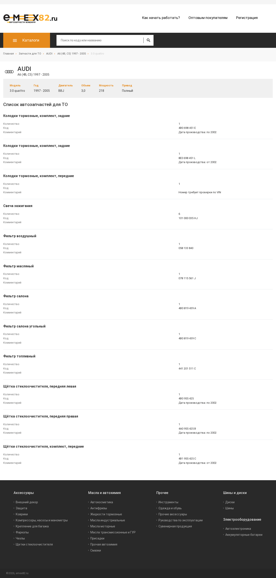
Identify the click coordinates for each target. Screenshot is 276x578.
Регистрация (247, 18)
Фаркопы (22, 532)
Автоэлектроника (238, 528)
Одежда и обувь (170, 508)
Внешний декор (27, 502)
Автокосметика (101, 502)
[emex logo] (32, 18)
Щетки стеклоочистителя (34, 544)
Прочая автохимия (103, 544)
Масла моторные (102, 526)
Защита (21, 508)
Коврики (22, 514)
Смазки (95, 550)
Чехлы (20, 538)
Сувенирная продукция (175, 526)
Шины (229, 508)
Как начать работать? (161, 18)
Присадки (97, 538)
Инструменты (168, 502)
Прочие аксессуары (172, 514)
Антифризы (98, 508)
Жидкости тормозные (106, 514)
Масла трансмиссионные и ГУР (113, 532)
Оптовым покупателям (207, 18)
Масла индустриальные (107, 520)
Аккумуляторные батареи (243, 534)
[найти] (148, 40)
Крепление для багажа (32, 526)
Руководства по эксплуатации (180, 520)
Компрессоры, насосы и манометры (42, 520)
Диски (230, 502)
